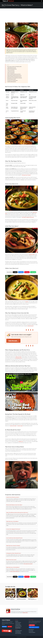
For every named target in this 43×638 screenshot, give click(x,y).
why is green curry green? (28, 563)
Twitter (15, 272)
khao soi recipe (18, 356)
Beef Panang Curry (18, 626)
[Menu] (41, 1)
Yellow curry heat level (10, 72)
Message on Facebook (34, 627)
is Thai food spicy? (30, 325)
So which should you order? (11, 79)
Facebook (21, 272)
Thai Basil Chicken (18, 625)
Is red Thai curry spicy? (11, 71)
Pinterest (27, 272)
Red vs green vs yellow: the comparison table (14, 66)
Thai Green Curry (18, 622)
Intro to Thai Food (18, 633)
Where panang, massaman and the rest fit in (14, 75)
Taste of (8, 1)
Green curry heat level (10, 70)
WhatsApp (33, 272)
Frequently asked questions (11, 81)
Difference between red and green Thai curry (14, 76)
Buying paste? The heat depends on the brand (14, 77)
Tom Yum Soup (17, 623)
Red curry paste (31, 254)
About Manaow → (31, 629)
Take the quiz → (13, 341)
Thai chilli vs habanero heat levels (28, 217)
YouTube (10, 626)
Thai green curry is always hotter (12, 80)
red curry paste (20, 425)
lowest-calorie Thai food (14, 571)
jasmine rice (21, 441)
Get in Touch (32, 625)
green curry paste (13, 425)
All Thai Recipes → (18, 627)
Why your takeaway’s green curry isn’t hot (13, 74)
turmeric (26, 301)
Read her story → (25, 612)
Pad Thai (16, 621)
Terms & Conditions (32, 632)
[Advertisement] (21, 15)
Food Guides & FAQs (18, 630)
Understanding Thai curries (11, 67)
